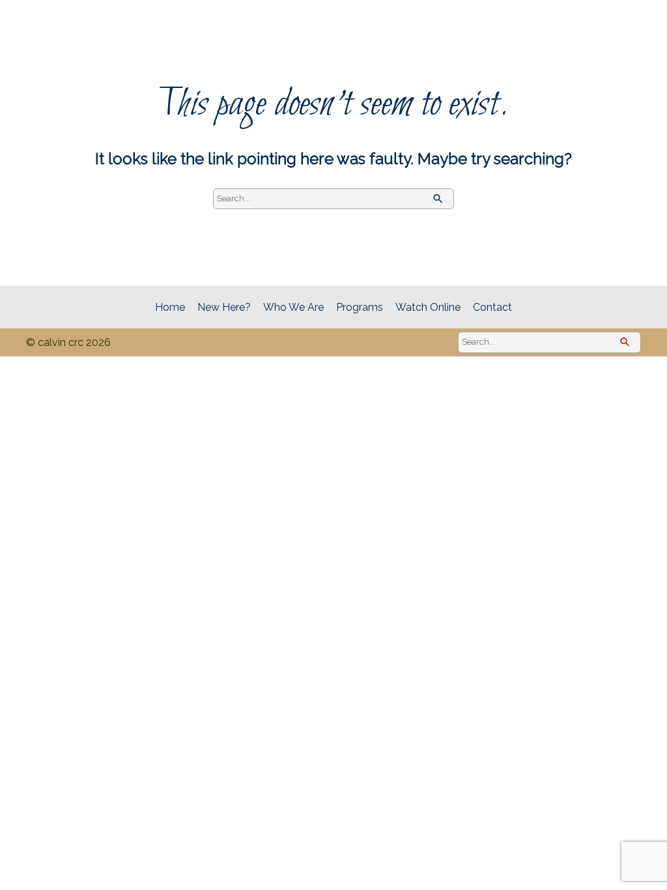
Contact (492, 307)
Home (170, 307)
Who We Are (293, 307)
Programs (359, 307)
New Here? (224, 307)
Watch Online (428, 307)
